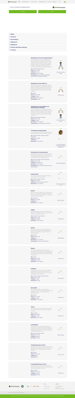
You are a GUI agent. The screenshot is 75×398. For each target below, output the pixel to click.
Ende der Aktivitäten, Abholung (19, 47)
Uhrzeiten (13, 36)
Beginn (12, 34)
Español (65, 2)
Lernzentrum (49, 1)
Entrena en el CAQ (33, 1)
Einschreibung (14, 39)
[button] (37, 34)
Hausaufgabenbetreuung (42, 1)
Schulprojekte (54, 1)
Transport (13, 50)
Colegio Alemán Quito (47, 386)
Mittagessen (14, 44)
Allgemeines (14, 42)
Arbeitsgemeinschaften (25, 1)
